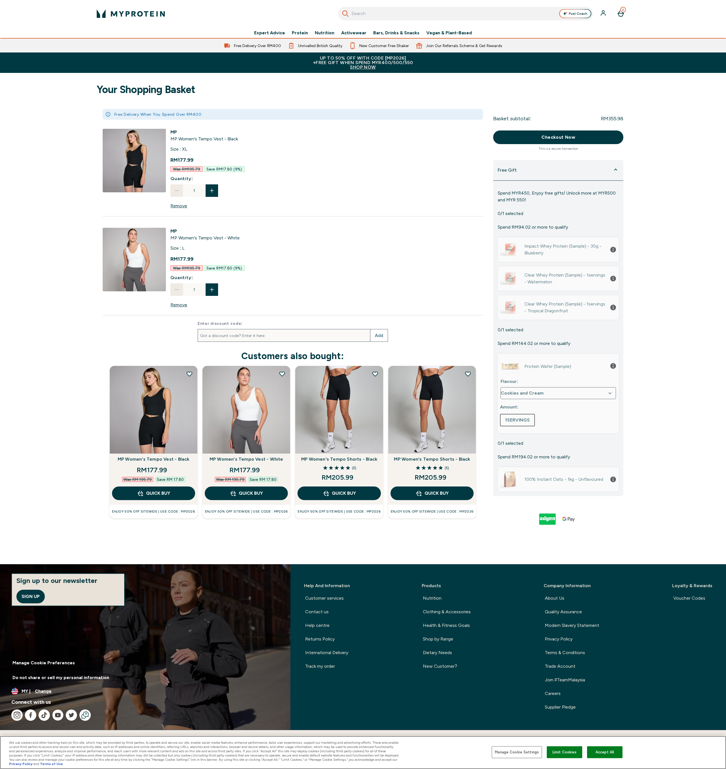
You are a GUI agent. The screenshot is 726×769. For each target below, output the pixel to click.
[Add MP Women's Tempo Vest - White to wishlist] (282, 374)
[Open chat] (85, 715)
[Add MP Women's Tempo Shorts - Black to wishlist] (375, 374)
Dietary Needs (437, 652)
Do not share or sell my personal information (60, 677)
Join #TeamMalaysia (565, 679)
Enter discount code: (220, 323)
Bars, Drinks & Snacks (396, 33)
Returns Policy (320, 639)
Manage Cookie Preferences (43, 662)
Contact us (317, 611)
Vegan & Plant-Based (449, 33)
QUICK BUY (158, 493)
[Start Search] (345, 13)
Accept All (605, 752)
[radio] (517, 420)
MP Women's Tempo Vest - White (246, 459)
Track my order (320, 666)
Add (379, 335)
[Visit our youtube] (58, 715)
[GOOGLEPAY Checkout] (569, 519)
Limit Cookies (564, 752)
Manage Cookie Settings (517, 752)
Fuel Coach (578, 14)
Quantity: (181, 178)
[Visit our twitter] (71, 715)
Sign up (31, 596)
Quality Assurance (563, 611)
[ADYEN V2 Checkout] (548, 519)
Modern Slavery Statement (572, 625)
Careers (553, 693)
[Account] (603, 14)
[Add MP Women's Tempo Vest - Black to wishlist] (189, 374)
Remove (178, 205)
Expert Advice (269, 33)
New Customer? (440, 666)
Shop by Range (438, 639)
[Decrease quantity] (176, 190)
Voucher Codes (689, 598)
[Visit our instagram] (17, 715)
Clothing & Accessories (447, 611)
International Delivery (326, 652)
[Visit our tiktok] (44, 715)
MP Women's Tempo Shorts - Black (339, 459)
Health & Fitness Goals (446, 625)
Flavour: (509, 381)
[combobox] (465, 13)
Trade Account (560, 666)
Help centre (317, 625)
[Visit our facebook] (30, 715)
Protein (300, 33)
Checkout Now (558, 137)
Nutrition (324, 33)
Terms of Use (51, 764)
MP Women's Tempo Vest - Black (153, 459)
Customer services (324, 598)
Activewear (353, 33)
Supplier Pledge (560, 707)
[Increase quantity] (212, 190)
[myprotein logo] (131, 13)
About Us (554, 598)
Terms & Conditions (565, 652)
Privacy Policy (559, 639)
